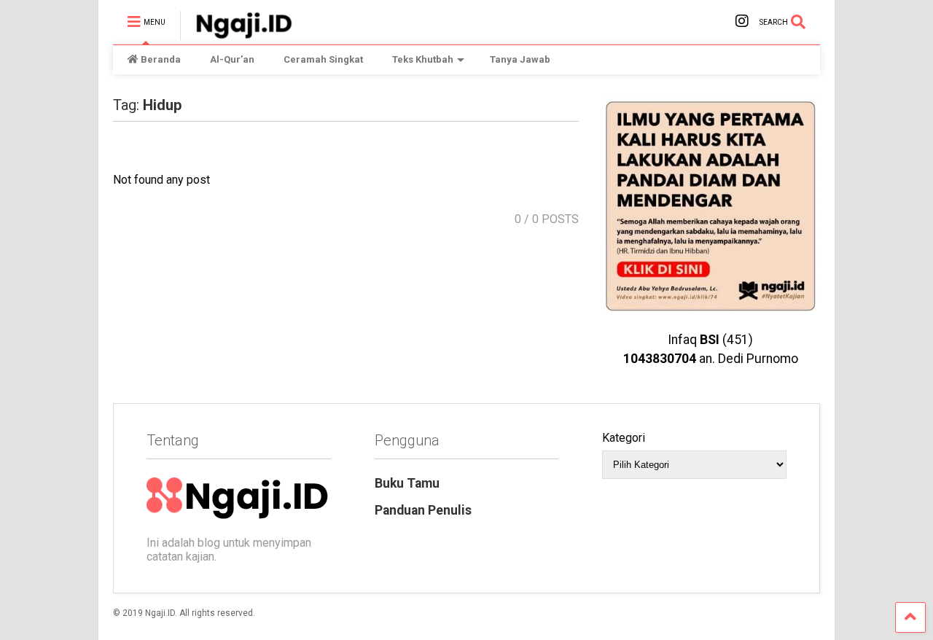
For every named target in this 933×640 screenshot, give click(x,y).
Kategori (623, 438)
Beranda (161, 59)
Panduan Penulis (423, 510)
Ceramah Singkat (323, 59)
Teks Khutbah (422, 59)
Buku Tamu (407, 483)
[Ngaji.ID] (236, 33)
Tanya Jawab (520, 59)
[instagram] (742, 21)
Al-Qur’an (232, 59)
